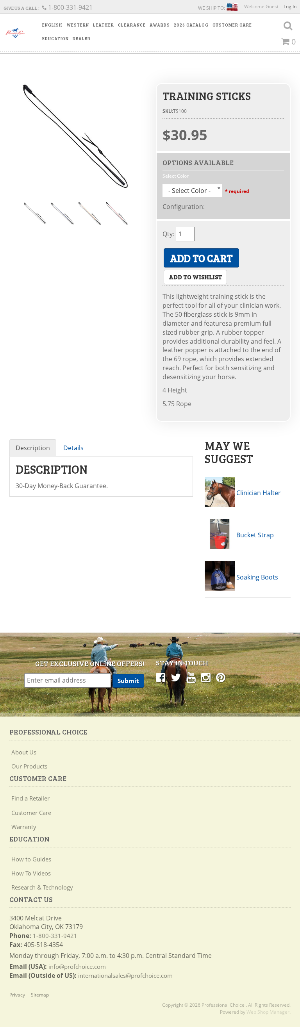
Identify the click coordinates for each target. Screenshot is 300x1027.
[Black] (76, 135)
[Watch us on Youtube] (191, 677)
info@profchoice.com (77, 966)
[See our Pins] (220, 677)
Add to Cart (201, 258)
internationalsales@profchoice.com (125, 975)
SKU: (167, 111)
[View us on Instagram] (206, 677)
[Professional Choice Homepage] (15, 33)
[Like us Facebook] (160, 677)
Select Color (175, 176)
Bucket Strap (255, 535)
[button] (52, 25)
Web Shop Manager (267, 1012)
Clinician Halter (258, 493)
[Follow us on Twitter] (176, 677)
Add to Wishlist (195, 277)
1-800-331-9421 (55, 936)
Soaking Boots (257, 577)
